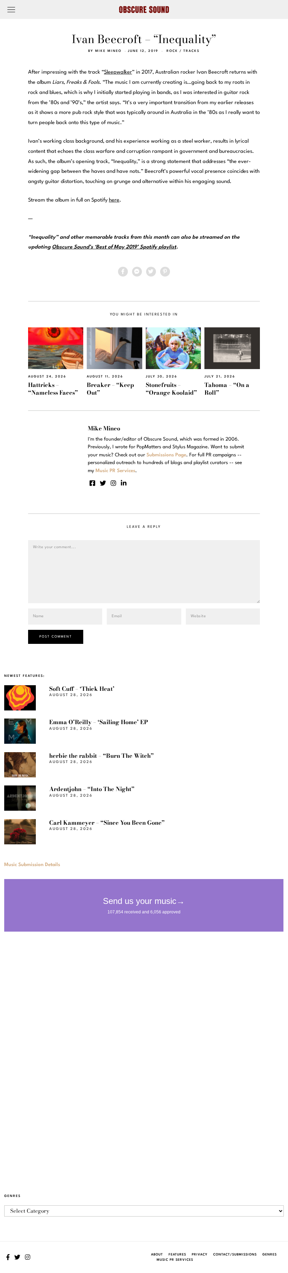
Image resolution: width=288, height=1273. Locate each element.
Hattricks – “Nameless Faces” (53, 388)
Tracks (191, 51)
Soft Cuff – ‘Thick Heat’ (81, 688)
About (157, 1254)
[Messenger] (137, 272)
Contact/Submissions (235, 1254)
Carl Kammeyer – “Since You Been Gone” (107, 822)
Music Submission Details (32, 864)
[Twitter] (151, 272)
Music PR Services (175, 1259)
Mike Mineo (108, 51)
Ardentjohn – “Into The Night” (92, 789)
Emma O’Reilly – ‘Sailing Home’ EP (98, 722)
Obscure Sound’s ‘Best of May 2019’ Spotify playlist (114, 247)
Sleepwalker (118, 72)
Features (177, 1254)
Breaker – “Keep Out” (110, 388)
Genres (269, 1254)
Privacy (200, 1254)
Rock (172, 51)
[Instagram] (113, 483)
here (114, 200)
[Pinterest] (165, 272)
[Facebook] (123, 272)
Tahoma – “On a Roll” (226, 388)
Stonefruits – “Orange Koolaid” (171, 388)
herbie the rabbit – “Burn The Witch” (101, 755)
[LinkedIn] (123, 483)
